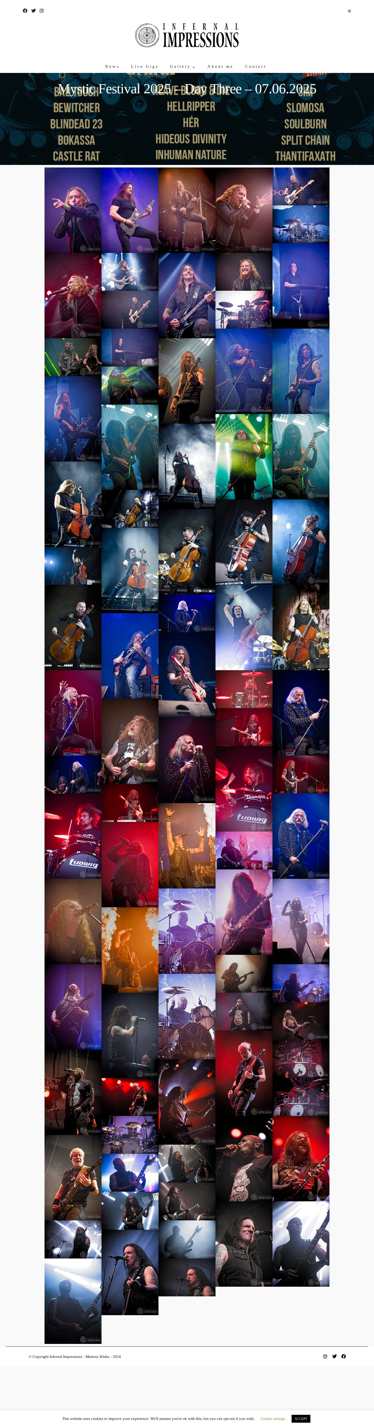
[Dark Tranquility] (73, 210)
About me (220, 66)
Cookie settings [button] (273, 1419)
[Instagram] (42, 11)
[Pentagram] (187, 613)
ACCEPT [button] (301, 1419)
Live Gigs (145, 66)
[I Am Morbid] (187, 1164)
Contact (255, 66)
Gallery (180, 66)
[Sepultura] (243, 1012)
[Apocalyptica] (187, 466)
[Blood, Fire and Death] (187, 845)
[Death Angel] (243, 371)
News (112, 66)
